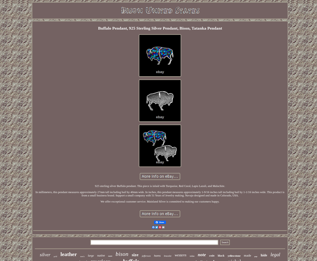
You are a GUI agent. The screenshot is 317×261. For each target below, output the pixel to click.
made (247, 255)
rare (110, 256)
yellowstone (234, 255)
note (202, 254)
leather (68, 254)
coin (211, 255)
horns (157, 255)
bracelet (167, 256)
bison (122, 254)
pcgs (255, 256)
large (91, 255)
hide (264, 255)
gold (55, 256)
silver (45, 254)
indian (192, 256)
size (135, 254)
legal (275, 254)
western (180, 255)
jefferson (146, 256)
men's (82, 256)
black (221, 255)
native (101, 255)
